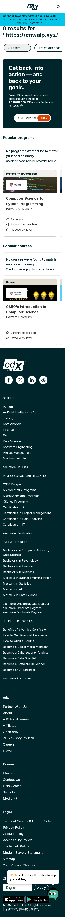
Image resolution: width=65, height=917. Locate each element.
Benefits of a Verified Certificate (24, 629)
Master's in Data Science (20, 595)
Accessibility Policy (17, 840)
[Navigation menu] (6, 7)
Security (9, 792)
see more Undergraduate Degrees (26, 603)
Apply (41, 888)
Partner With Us (15, 707)
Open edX (10, 732)
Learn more (35, 22)
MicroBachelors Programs (21, 496)
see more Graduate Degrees (22, 608)
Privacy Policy (13, 827)
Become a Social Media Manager (25, 647)
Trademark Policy (16, 846)
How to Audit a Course (18, 641)
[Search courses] (58, 6)
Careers (8, 744)
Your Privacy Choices (19, 865)
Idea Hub (10, 773)
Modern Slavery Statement (23, 852)
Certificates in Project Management (27, 513)
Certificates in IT (14, 524)
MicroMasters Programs (19, 490)
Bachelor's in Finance (18, 566)
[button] (8, 380)
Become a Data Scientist (19, 658)
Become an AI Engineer (19, 670)
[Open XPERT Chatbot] (53, 892)
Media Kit (10, 798)
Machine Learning (15, 458)
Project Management (17, 452)
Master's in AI (12, 589)
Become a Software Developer (24, 664)
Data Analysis (12, 424)
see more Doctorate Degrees (23, 612)
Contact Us (11, 780)
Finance (8, 429)
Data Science (12, 441)
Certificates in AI (14, 507)
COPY (44, 118)
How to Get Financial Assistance (25, 635)
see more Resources (17, 678)
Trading (8, 418)
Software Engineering (17, 447)
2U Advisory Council (18, 738)
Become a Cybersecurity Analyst (25, 652)
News (7, 751)
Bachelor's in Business (18, 572)
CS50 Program (13, 484)
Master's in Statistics (17, 583)
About (7, 713)
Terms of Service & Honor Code (27, 821)
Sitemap (9, 859)
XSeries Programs (15, 501)
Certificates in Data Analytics (22, 519)
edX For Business (16, 719)
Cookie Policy (13, 834)
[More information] (21, 105)
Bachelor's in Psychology (20, 560)
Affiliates (9, 725)
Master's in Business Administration (27, 578)
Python (8, 406)
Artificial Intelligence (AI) (19, 412)
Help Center (12, 786)
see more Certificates (17, 533)
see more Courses (15, 467)
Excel (6, 435)
